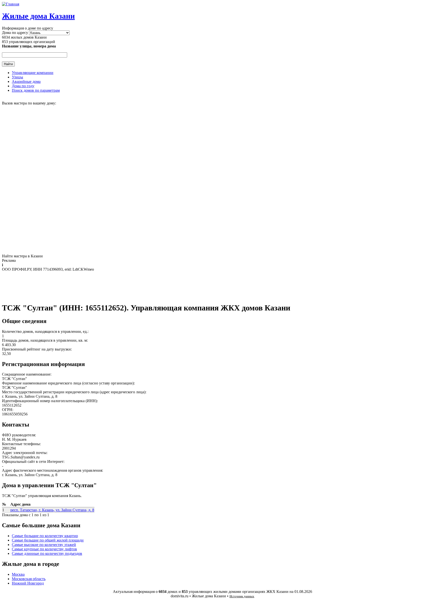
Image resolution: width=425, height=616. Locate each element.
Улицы (17, 77)
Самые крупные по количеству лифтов (44, 549)
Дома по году (23, 86)
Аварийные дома (26, 81)
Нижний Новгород (28, 583)
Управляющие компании (32, 73)
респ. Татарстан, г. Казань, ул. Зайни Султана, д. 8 (52, 510)
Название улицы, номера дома (29, 46)
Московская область (29, 579)
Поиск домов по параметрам (36, 90)
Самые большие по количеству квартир (45, 536)
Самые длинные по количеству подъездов (47, 553)
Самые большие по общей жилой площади (48, 540)
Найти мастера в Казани (22, 256)
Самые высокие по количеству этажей (44, 545)
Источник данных (241, 596)
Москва (18, 574)
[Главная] (10, 4)
